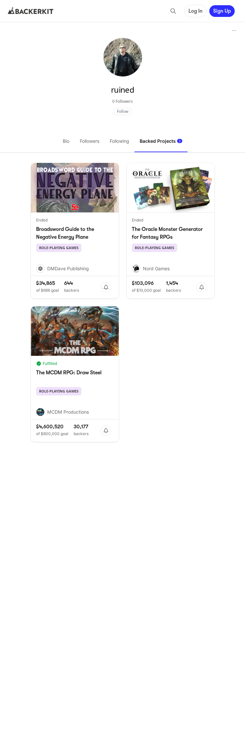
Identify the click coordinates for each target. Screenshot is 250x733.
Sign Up (222, 11)
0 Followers (122, 101)
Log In (195, 11)
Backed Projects (160, 141)
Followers (89, 141)
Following (119, 141)
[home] (30, 11)
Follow (122, 111)
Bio (66, 141)
